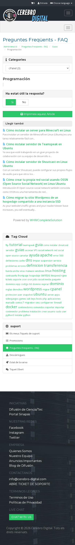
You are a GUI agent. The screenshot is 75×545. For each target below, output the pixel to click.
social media (44, 279)
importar (59, 307)
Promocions (16, 340)
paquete (56, 279)
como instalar (50, 245)
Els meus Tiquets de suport (24, 333)
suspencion (47, 260)
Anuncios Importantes (25, 461)
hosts (39, 298)
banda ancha (12, 271)
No (23, 102)
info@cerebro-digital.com (27, 479)
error (56, 255)
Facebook (16, 427)
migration (30, 302)
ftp (7, 245)
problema (24, 311)
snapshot (28, 294)
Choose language (61, 3)
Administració (10, 46)
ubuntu (40, 294)
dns (29, 260)
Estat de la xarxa (18, 362)
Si (12, 102)
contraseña (11, 275)
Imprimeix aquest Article (39, 114)
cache (22, 260)
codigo (24, 284)
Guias (55, 46)
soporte (17, 279)
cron (24, 279)
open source (12, 255)
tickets (9, 279)
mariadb (10, 302)
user (20, 294)
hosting (59, 270)
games (22, 298)
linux (48, 271)
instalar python (22, 315)
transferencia (55, 265)
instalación (35, 311)
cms (37, 302)
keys (33, 298)
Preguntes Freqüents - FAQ (34, 46)
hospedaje (34, 275)
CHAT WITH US (21, 517)
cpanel (56, 288)
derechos (18, 289)
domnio (37, 284)
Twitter (14, 437)
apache (46, 255)
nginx (64, 275)
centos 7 (19, 302)
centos (45, 275)
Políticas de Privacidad (25, 502)
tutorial (15, 244)
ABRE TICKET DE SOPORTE (29, 484)
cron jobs (32, 279)
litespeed (55, 275)
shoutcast (63, 245)
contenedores (25, 307)
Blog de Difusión (21, 465)
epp (18, 284)
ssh (28, 298)
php (45, 298)
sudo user (61, 311)
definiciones (12, 260)
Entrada (44, 3)
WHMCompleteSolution (46, 220)
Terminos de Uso (21, 497)
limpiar (36, 260)
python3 (10, 315)
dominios (10, 284)
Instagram (16, 432)
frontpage (23, 275)
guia (39, 244)
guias (19, 249)
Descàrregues (17, 355)
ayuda (34, 255)
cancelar (23, 255)
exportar (49, 307)
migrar (46, 289)
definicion (34, 265)
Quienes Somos (20, 451)
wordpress (32, 288)
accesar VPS (31, 250)
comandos (38, 307)
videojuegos (12, 298)
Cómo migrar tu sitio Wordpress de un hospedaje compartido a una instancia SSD (32, 200)
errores (22, 265)
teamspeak (28, 245)
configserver (46, 302)
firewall (58, 302)
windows (39, 271)
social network (45, 250)
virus (22, 271)
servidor (10, 250)
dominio (57, 283)
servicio (57, 260)
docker (11, 306)
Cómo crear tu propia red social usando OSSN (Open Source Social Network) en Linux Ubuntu (35, 182)
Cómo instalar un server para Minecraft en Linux (38, 130)
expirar (45, 284)
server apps (53, 294)
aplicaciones (54, 298)
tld (30, 284)
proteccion (11, 294)
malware (29, 271)
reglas (9, 289)
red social (59, 250)
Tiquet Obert (16, 369)
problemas (11, 265)
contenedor (12, 311)
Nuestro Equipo (20, 456)
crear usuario (48, 311)
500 (61, 255)
